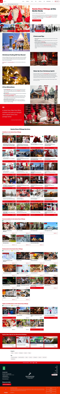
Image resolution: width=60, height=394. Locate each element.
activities (50, 16)
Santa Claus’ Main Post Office (9, 95)
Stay (35, 1)
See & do (40, 1)
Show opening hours (5, 378)
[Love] (24, 1)
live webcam (18, 90)
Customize (50, 390)
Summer (16, 353)
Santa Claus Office (21, 357)
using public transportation (47, 44)
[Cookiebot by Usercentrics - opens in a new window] (6, 392)
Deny (51, 392)
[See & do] (41, 1)
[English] (6, 1)
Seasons (27, 1)
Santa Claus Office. (13, 94)
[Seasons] (29, 1)
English (4, 1)
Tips (44, 1)
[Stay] (36, 1)
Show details (12, 392)
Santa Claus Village (11, 62)
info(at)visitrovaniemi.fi (5, 376)
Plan (32, 1)
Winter (12, 353)
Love (23, 1)
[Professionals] (51, 1)
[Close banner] (57, 387)
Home (3, 4)
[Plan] (33, 1)
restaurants (35, 18)
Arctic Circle (43, 41)
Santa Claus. (7, 93)
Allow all (51, 388)
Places (29, 353)
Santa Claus (4, 62)
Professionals (48, 1)
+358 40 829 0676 (5, 375)
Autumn (25, 353)
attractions (39, 16)
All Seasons (21, 353)
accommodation (48, 17)
